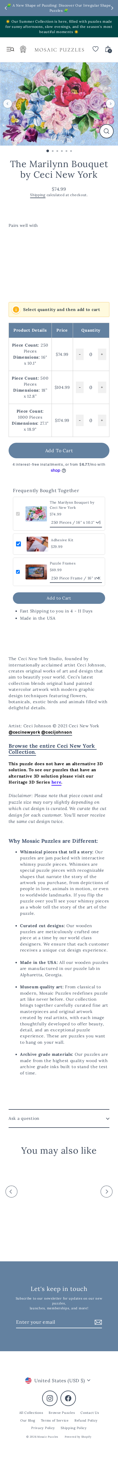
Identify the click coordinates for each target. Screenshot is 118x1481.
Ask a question (24, 1118)
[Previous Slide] (5, 8)
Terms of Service (55, 1420)
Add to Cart (59, 598)
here (57, 782)
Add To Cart (59, 450)
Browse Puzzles (62, 1413)
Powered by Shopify (78, 1436)
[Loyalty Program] (23, 50)
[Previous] (7, 104)
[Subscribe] (97, 1322)
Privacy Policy (43, 1428)
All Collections (31, 1413)
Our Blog (27, 1420)
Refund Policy (86, 1420)
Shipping (38, 195)
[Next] (110, 104)
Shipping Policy (74, 1428)
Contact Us (89, 1413)
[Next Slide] (112, 8)
